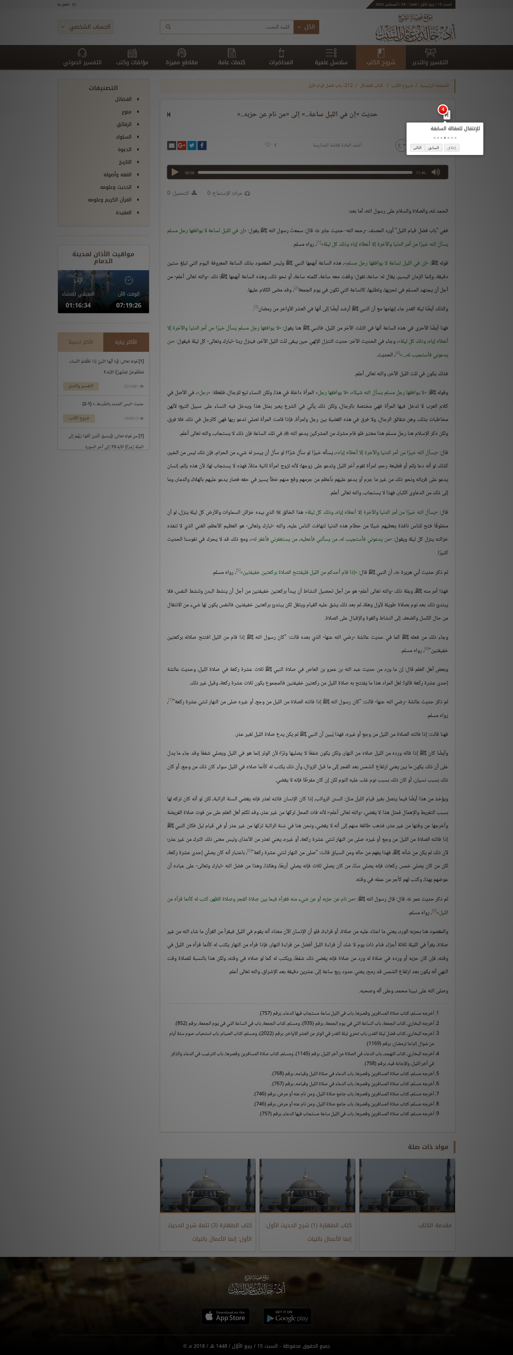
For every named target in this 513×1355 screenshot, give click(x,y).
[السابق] (446, 114)
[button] (455, 138)
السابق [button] (433, 148)
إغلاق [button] (451, 148)
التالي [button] (417, 148)
